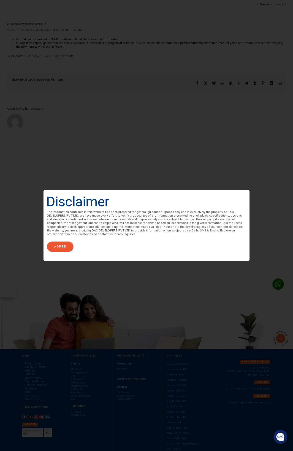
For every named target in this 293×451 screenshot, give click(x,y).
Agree (60, 246)
